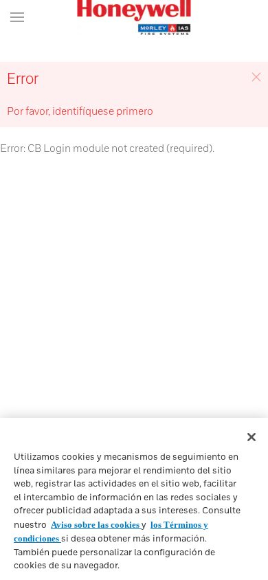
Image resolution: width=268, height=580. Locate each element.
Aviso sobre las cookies (96, 525)
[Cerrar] (251, 437)
